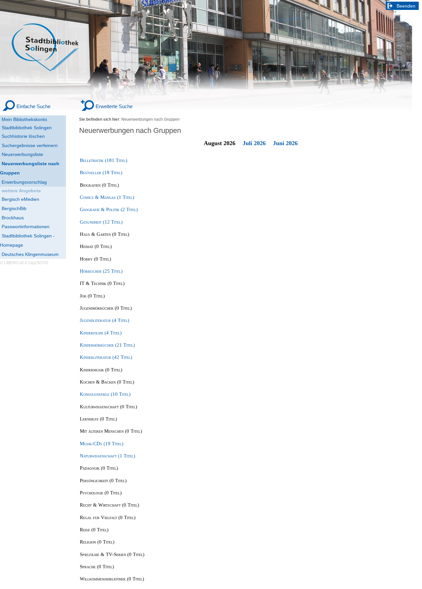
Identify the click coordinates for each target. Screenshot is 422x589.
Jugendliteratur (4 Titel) (104, 320)
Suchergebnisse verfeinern (30, 145)
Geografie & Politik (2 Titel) (109, 209)
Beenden (406, 6)
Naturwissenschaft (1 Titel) (107, 455)
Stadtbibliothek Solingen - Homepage (27, 240)
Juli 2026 (254, 143)
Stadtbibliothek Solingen (27, 127)
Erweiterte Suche (114, 106)
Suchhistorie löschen (23, 136)
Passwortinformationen (25, 226)
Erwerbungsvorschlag (24, 182)
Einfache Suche (33, 106)
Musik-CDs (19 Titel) (101, 443)
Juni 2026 (285, 143)
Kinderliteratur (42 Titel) (106, 357)
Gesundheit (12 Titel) (101, 222)
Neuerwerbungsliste (22, 154)
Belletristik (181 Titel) (103, 160)
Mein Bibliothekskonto (24, 119)
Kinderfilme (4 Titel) (101, 332)
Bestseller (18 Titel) (101, 172)
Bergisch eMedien (20, 199)
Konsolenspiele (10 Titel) (105, 394)
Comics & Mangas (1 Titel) (107, 197)
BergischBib (14, 208)
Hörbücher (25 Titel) (101, 271)
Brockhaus (13, 217)
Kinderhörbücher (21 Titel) (107, 345)
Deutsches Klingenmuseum (30, 254)
